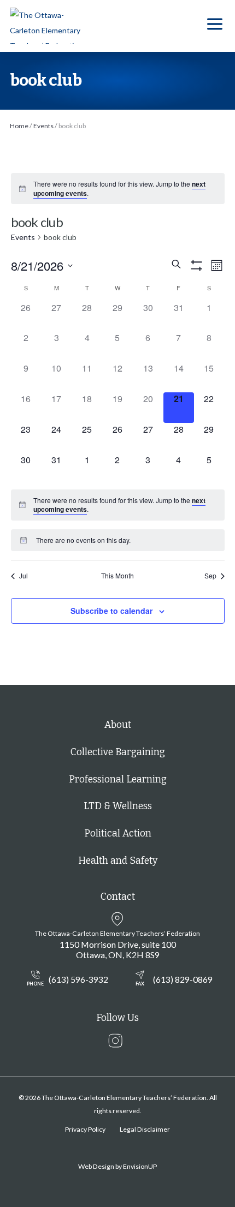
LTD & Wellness (118, 806)
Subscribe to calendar (111, 610)
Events (23, 237)
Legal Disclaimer (145, 1129)
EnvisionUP (140, 1166)
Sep (210, 575)
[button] (215, 26)
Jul (23, 575)
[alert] (125, 189)
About (117, 725)
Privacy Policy (85, 1129)
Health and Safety (117, 861)
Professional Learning (118, 779)
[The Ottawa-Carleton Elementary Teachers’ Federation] (49, 26)
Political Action (117, 833)
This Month (117, 575)
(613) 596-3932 (67, 980)
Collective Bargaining (117, 752)
